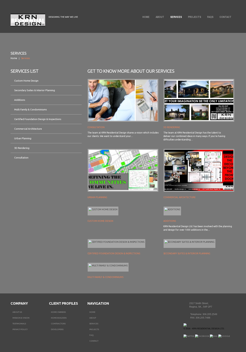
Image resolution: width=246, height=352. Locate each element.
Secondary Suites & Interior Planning (34, 90)
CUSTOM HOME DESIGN (100, 221)
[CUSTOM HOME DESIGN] (103, 209)
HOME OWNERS (58, 312)
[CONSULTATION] (123, 100)
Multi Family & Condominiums (30, 109)
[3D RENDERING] (199, 100)
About (158, 17)
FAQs (210, 17)
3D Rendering (21, 148)
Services (176, 17)
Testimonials (19, 324)
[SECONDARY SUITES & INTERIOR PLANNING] (189, 242)
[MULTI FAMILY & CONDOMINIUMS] (108, 265)
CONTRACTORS (58, 324)
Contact (225, 17)
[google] (224, 336)
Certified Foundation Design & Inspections (37, 119)
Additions (19, 99)
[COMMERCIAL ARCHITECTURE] (199, 170)
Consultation (21, 157)
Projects (194, 17)
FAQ (91, 335)
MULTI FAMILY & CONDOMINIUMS (105, 277)
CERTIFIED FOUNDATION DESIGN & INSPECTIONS (113, 253)
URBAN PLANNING (97, 197)
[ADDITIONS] (172, 209)
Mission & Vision (20, 318)
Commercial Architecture (28, 128)
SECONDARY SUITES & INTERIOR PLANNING (186, 253)
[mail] (214, 336)
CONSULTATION (96, 127)
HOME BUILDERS (58, 318)
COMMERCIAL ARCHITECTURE (179, 197)
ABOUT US (17, 312)
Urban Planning (22, 138)
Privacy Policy (19, 329)
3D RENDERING (171, 127)
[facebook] (202, 336)
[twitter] (189, 336)
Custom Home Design (26, 80)
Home (146, 17)
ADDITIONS (169, 221)
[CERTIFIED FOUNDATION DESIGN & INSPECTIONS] (116, 242)
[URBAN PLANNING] (123, 170)
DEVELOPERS (57, 329)
